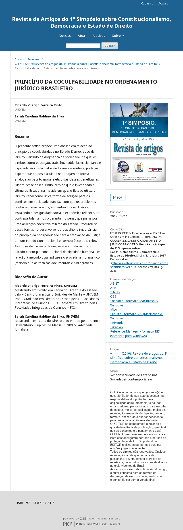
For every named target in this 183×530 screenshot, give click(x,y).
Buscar (109, 46)
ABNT (114, 283)
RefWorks (117, 322)
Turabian (116, 327)
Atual (81, 35)
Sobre (117, 35)
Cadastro (147, 3)
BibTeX (115, 292)
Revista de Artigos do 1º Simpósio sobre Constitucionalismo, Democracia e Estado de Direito (91, 22)
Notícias (65, 35)
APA (113, 288)
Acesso (163, 3)
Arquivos (99, 35)
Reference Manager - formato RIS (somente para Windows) (135, 333)
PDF (119, 197)
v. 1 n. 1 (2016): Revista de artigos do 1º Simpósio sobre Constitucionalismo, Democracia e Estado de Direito (86, 64)
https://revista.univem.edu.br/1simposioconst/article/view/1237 (139, 265)
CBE (113, 296)
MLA (113, 309)
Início (18, 59)
